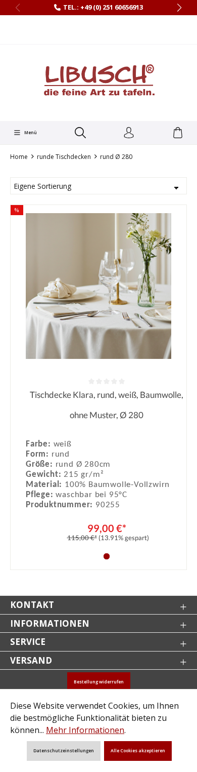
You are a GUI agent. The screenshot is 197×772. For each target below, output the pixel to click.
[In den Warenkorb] (107, 556)
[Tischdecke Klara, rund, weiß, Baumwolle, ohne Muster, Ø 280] (98, 286)
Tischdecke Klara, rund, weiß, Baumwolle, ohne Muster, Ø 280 (106, 404)
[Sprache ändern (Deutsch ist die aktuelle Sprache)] (99, 29)
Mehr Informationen (85, 730)
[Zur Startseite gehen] (98, 81)
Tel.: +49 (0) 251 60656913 (103, 7)
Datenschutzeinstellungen (63, 751)
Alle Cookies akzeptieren (138, 751)
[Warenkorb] (177, 133)
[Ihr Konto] (128, 133)
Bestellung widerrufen (99, 682)
